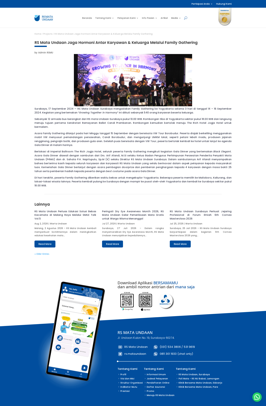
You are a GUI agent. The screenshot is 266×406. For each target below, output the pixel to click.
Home (37, 33)
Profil (123, 374)
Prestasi (125, 391)
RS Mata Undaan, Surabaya (194, 374)
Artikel (164, 18)
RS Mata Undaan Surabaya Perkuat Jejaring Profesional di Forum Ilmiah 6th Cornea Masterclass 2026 (201, 215)
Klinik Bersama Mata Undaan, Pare (198, 386)
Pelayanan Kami (126, 18)
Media (174, 18)
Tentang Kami (103, 18)
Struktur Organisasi (131, 382)
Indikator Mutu (128, 386)
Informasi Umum (156, 374)
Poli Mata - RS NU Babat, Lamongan (199, 378)
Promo (150, 391)
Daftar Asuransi (156, 386)
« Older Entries (41, 253)
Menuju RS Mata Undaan (160, 395)
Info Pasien (148, 18)
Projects (48, 33)
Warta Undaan (58, 223)
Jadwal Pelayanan (157, 378)
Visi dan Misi (127, 378)
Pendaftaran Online (158, 382)
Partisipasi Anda (200, 4)
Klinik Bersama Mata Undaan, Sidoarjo (200, 382)
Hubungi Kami (224, 4)
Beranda (87, 18)
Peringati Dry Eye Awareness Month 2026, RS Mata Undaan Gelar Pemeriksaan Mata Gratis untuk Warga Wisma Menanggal (133, 215)
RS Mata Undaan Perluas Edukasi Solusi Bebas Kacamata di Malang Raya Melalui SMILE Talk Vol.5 (65, 215)
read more (44, 244)
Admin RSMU (45, 52)
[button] (257, 397)
